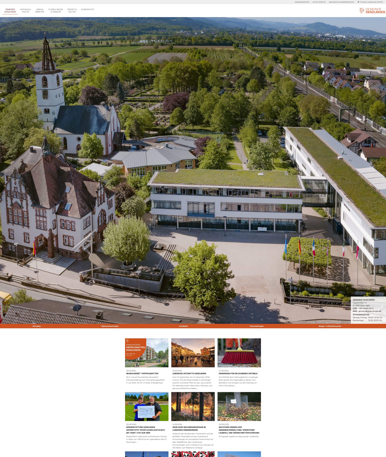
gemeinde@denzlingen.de (369, 311)
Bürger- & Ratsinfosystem (330, 326)
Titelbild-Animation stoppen (371, 2)
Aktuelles (37, 326)
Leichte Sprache (318, 2)
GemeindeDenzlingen (10, 10)
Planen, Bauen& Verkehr (55, 10)
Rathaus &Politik (25, 10)
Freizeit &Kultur (72, 10)
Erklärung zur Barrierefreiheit (341, 2)
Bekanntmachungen (110, 326)
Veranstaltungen (257, 326)
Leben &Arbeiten (39, 10)
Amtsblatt (183, 326)
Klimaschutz (87, 9)
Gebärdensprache (302, 2)
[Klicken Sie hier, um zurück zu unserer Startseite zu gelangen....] (372, 12)
